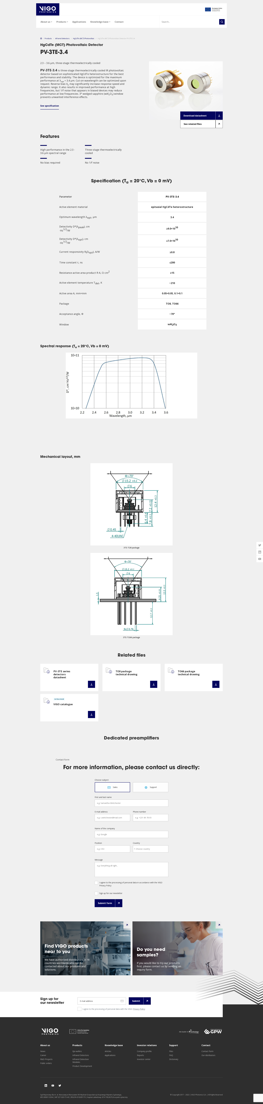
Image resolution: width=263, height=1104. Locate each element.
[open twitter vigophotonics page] (259, 545)
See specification (49, 106)
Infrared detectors (62, 38)
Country (136, 843)
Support (173, 1045)
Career (43, 1055)
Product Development (82, 1066)
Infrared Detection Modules (80, 1060)
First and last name (103, 797)
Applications (79, 22)
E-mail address (101, 812)
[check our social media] (45, 1085)
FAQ (171, 1055)
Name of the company (105, 828)
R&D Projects (46, 1059)
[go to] (213, 9)
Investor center (143, 1059)
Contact (119, 22)
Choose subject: (102, 780)
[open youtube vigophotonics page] (259, 559)
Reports (140, 1055)
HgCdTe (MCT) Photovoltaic (83, 38)
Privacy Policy (139, 1009)
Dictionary (173, 1059)
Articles (108, 1051)
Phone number (139, 812)
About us (45, 22)
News (42, 1051)
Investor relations (147, 1045)
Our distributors (208, 1055)
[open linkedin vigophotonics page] (259, 552)
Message (99, 860)
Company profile (144, 1051)
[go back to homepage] (47, 9)
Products (61, 22)
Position (98, 843)
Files (171, 1051)
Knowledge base (99, 22)
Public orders (46, 1063)
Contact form (207, 1051)
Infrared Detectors (80, 1055)
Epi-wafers (77, 1051)
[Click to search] (222, 22)
